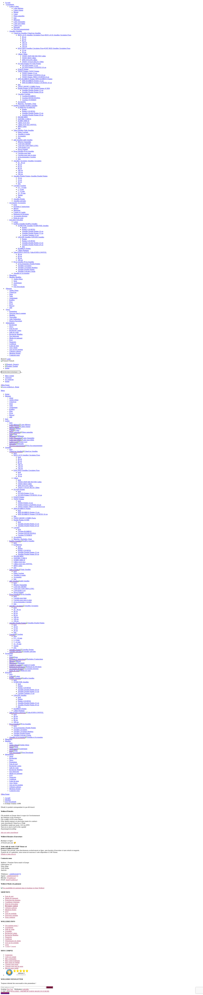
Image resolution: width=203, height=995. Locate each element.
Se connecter (9, 379)
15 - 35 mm (21, 193)
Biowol (11, 306)
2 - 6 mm (21, 189)
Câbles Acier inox (24, 123)
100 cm (24, 43)
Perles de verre (18, 218)
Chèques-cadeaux (15, 351)
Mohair (16, 12)
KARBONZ (22, 107)
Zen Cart (10, 989)
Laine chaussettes (19, 22)
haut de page (5, 993)
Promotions (13, 311)
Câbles (20, 54)
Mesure (16, 208)
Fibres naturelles (19, 16)
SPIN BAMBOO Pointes (26, 79)
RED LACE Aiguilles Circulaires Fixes (31, 35)
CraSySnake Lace (24, 147)
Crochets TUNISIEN (29, 100)
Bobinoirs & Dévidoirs (21, 214)
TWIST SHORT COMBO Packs (29, 86)
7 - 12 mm (21, 191)
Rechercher (13, 325)
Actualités (8, 931)
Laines (11, 6)
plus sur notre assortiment (9, 832)
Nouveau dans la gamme (17, 313)
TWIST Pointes (23, 71)
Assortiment (9, 927)
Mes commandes (10, 959)
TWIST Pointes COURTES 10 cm (33, 75)
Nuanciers (12, 342)
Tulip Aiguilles (18, 130)
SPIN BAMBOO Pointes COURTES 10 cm (37, 83)
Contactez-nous (14, 355)
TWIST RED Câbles (29, 58)
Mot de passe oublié (11, 968)
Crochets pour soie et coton (27, 155)
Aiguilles (12, 31)
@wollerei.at (11, 878)
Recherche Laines (15, 330)
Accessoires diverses (20, 216)
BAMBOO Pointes (24, 248)
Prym (11, 304)
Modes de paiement (15, 338)
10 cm (20, 178)
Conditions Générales (12, 902)
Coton (16, 14)
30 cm (24, 52)
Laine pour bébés (19, 23)
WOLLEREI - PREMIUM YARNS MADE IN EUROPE (29, 991)
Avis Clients (13, 348)
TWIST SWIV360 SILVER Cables (34, 56)
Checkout (8, 378)
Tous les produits (10, 913)
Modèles (12, 277)
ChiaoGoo (12, 292)
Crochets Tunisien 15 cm (30, 235)
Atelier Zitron (18, 279)
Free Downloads (19, 287)
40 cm (24, 37)
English (15, 366)
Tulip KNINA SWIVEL (22, 252)
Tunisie (20, 195)
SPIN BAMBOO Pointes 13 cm (33, 81)
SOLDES (12, 220)
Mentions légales (15, 353)
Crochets (21, 94)
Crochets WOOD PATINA (31, 98)
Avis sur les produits (16, 349)
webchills (25, 989)
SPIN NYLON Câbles (29, 60)
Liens (7, 945)
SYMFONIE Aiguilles (25, 226)
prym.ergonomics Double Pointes (29, 264)
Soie (15, 18)
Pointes (24, 109)
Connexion (8, 955)
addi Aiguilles (18, 140)
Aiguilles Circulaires (20, 161)
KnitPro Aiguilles (19, 105)
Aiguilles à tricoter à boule (26, 271)
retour (11, 398)
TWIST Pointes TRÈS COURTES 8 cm (35, 77)
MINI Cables (22, 126)
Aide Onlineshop (15, 319)
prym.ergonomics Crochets (27, 157)
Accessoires (22, 102)
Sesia (15, 281)
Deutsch (15, 364)
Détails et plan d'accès (8, 854)
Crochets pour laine (24, 153)
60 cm (24, 39)
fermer (7, 368)
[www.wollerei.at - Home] (10, 387)
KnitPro (12, 300)
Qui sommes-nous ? (11, 925)
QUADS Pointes (23, 63)
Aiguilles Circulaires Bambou (28, 267)
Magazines (12, 275)
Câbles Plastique (23, 250)
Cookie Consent (10, 946)
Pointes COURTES (28, 111)
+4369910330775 (15, 874)
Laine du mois (14, 346)
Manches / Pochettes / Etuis (27, 104)
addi (10, 308)
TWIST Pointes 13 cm (29, 73)
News (11, 327)
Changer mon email (11, 964)
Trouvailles (13, 317)
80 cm (24, 41)
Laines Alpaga (18, 10)
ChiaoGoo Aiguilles (20, 33)
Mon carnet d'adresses (12, 961)
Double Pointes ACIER (26, 88)
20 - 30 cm (21, 163)
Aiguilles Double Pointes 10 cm (32, 231)
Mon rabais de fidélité (12, 962)
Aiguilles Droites (19, 199)
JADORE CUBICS (24, 119)
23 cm (24, 50)
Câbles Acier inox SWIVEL (27, 125)
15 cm (20, 180)
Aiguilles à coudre (24, 134)
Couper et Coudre (19, 212)
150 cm (24, 46)
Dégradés (17, 27)
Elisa (15, 285)
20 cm (20, 182)
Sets (19, 84)
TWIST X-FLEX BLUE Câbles (33, 62)
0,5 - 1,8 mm (22, 187)
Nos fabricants (14, 336)
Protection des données (12, 900)
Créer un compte (10, 957)
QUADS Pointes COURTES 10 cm (34, 67)
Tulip (11, 296)
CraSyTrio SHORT (24, 144)
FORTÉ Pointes (23, 69)
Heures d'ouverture (15, 321)
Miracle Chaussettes (24, 142)
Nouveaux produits (11, 915)
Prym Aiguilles (18, 151)
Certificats (12, 344)
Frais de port (13, 328)
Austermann (18, 283)
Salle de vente (14, 332)
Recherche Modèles (16, 334)
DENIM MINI (23, 117)
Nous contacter (10, 917)
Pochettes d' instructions (21, 206)
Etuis (15, 205)
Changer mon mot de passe (14, 966)
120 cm (24, 44)
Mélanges (17, 20)
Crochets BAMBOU (29, 96)
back (6, 419)
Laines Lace (18, 25)
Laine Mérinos (18, 8)
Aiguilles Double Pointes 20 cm (32, 92)
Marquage (17, 210)
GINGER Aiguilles (24, 237)
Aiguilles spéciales (20, 201)
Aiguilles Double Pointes (22, 176)
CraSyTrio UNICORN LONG (28, 145)
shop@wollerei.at (12, 880)
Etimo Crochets (23, 132)
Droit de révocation (11, 904)
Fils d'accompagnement (21, 29)
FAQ (11, 340)
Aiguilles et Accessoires (21, 273)
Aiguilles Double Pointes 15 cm (32, 90)
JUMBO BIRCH (23, 121)
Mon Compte (9, 376)
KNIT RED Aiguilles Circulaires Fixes (31, 48)
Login (9, 359)
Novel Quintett (23, 149)
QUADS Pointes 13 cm (30, 65)
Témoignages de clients (13, 941)
